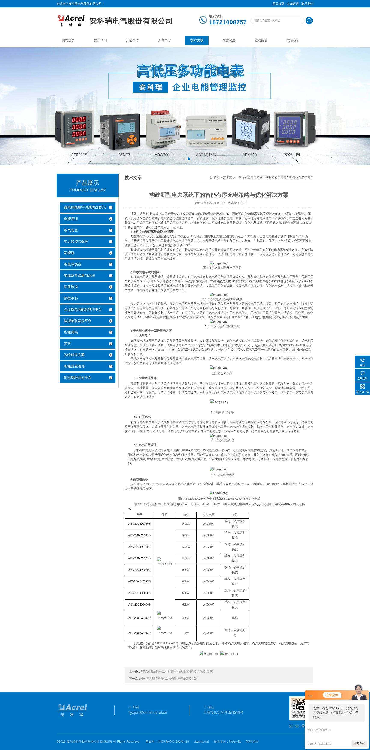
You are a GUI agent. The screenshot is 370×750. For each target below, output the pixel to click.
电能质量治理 (74, 366)
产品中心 (132, 40)
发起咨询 (359, 743)
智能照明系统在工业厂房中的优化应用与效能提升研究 (177, 671)
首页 (217, 177)
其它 (67, 343)
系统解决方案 (74, 355)
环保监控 (71, 287)
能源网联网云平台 (77, 377)
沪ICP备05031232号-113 (173, 741)
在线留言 (293, 3)
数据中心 (71, 298)
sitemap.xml (201, 741)
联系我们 (307, 3)
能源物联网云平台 (77, 321)
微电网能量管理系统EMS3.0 (85, 207)
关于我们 (100, 40)
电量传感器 (72, 264)
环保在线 (235, 741)
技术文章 (196, 40)
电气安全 (71, 230)
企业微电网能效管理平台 (83, 309)
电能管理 (71, 219)
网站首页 (68, 40)
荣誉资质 (228, 40)
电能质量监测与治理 (79, 275)
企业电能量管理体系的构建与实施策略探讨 (169, 678)
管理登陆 (252, 741)
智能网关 (71, 332)
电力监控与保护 (76, 241)
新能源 (69, 253)
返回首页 (278, 3)
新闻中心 (164, 40)
